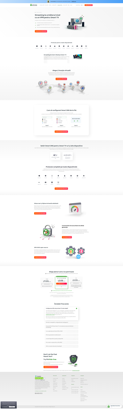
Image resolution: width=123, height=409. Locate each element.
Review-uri (82, 382)
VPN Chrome (64, 386)
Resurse (72, 384)
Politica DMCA (82, 398)
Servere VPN (55, 384)
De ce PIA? (54, 380)
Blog (53, 389)
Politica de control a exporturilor (83, 400)
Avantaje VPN (55, 383)
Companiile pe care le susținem (83, 380)
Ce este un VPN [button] (42, 5)
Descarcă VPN (55, 386)
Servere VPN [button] (65, 5)
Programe (73, 375)
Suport (81, 389)
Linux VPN (63, 381)
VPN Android (64, 383)
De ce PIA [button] (46, 5)
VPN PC (63, 378)
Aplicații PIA (64, 375)
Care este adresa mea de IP (75, 388)
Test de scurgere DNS (74, 389)
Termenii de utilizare (83, 393)
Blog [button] (68, 5)
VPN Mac (63, 380)
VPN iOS (63, 384)
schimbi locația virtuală (50, 314)
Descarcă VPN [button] (60, 5)
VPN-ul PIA (55, 375)
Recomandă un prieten (74, 378)
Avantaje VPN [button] (54, 5)
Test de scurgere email (74, 391)
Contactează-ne (82, 391)
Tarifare (54, 381)
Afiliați (72, 380)
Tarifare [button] (50, 5)
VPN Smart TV (64, 389)
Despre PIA (82, 378)
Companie (82, 375)
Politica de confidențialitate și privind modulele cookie (84, 395)
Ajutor (81, 387)
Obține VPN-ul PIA (89, 5)
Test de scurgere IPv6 (74, 393)
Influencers (73, 381)
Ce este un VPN (55, 378)
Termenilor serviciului (75, 370)
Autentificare (78, 5)
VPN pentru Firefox (65, 388)
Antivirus (54, 388)
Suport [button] (71, 5)
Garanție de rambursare (84, 384)
